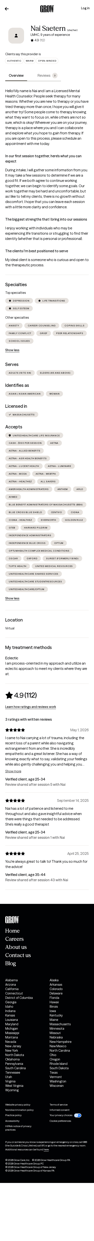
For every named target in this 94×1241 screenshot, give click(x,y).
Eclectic (11, 658)
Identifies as (17, 385)
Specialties (16, 284)
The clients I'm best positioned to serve (36, 251)
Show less (12, 350)
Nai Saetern (48, 28)
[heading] (21, 695)
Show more (13, 771)
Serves (12, 364)
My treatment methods (28, 647)
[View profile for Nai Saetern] (16, 36)
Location (14, 620)
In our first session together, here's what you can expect (43, 158)
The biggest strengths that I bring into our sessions (46, 219)
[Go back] (7, 9)
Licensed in (16, 406)
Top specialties (15, 293)
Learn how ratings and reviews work (30, 707)
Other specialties (17, 318)
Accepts (13, 427)
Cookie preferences (60, 1120)
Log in (85, 8)
